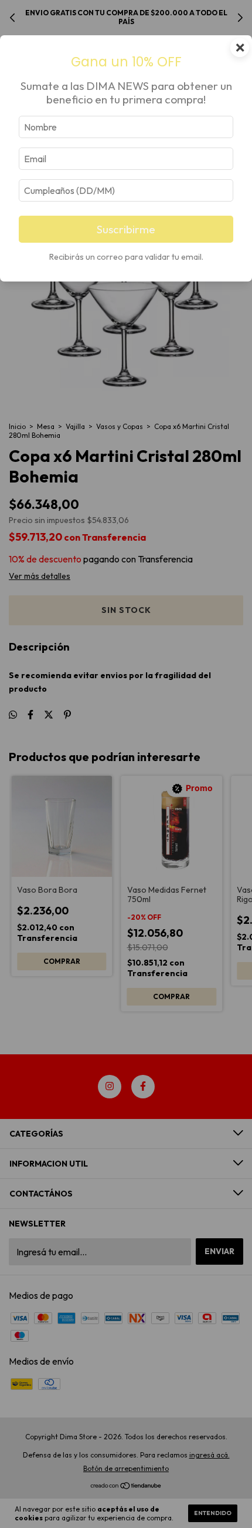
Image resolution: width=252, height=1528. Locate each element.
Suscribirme (126, 229)
